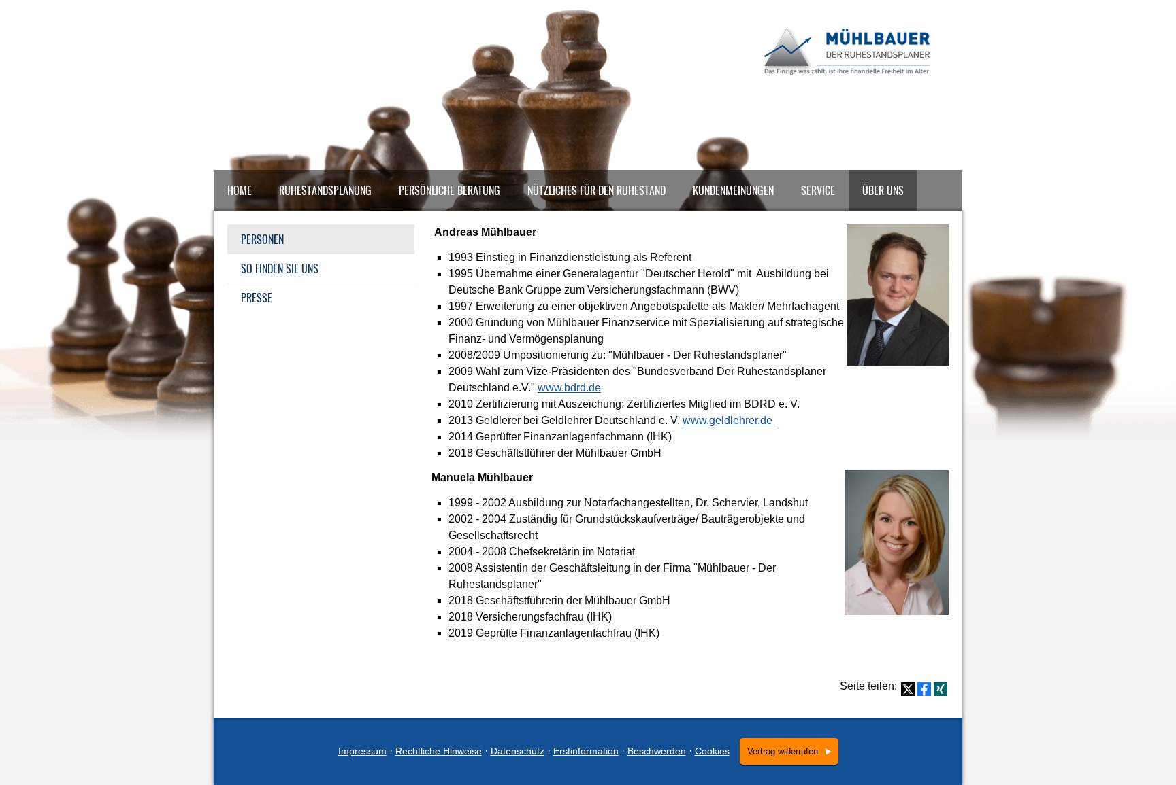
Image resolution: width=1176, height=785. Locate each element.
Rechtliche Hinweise (438, 751)
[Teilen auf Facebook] (924, 689)
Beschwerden (656, 751)
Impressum (362, 751)
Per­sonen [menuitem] (262, 239)
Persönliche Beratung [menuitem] (449, 190)
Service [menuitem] (818, 190)
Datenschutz (517, 751)
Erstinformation (586, 751)
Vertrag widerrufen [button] (782, 751)
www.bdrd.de (569, 388)
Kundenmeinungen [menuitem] (733, 190)
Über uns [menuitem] (883, 190)
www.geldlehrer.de (729, 420)
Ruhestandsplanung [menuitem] (325, 190)
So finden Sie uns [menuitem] (279, 268)
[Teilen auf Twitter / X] (908, 689)
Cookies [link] (712, 751)
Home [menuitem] (239, 190)
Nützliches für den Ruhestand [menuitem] (596, 190)
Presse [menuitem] (256, 298)
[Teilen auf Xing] (940, 689)
